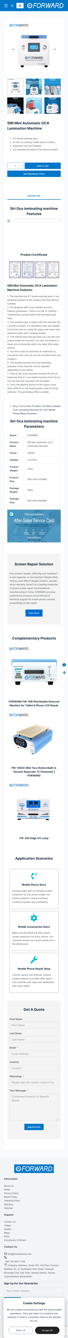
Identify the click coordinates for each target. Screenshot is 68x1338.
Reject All (20, 1330)
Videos (7, 1225)
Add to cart (43, 166)
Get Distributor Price (33, 173)
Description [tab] (34, 196)
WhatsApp (16, 1076)
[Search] (12, 5)
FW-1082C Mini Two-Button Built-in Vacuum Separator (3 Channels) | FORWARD (34, 771)
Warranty (8, 1204)
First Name (16, 1019)
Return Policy (11, 1196)
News (7, 1189)
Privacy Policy (11, 1193)
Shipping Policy (12, 1200)
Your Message (18, 1090)
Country (14, 1062)
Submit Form (34, 1127)
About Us (9, 1185)
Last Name (16, 1033)
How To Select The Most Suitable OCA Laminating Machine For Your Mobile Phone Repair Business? (36, 410)
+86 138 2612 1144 (14, 1261)
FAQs (6, 1236)
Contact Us (10, 1221)
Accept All (47, 1330)
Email (13, 1047)
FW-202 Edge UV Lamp (34, 838)
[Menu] (6, 5)
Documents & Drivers (15, 1240)
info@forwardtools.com (19, 1254)
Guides (7, 1229)
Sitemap (8, 1208)
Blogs (7, 1232)
